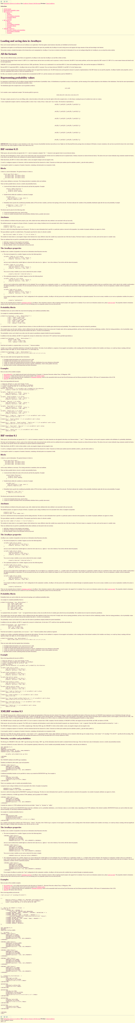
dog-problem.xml (8, 885)
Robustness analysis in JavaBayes (12, 3)
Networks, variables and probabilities (16, 30)
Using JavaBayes (50, 3)
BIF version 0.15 (8, 11)
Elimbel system (40, 375)
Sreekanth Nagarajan (36, 377)
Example (9, 27)
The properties (13, 16)
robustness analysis (26, 302)
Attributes (9, 14)
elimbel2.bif (7, 375)
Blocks (8, 13)
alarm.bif (6, 378)
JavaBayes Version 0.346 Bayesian (31, 3)
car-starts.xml (7, 888)
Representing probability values (11, 10)
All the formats (7, 9)
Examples (9, 18)
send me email (111, 302)
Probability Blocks (11, 17)
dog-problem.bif (8, 374)
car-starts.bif (7, 377)
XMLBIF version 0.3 (9, 28)
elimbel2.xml (7, 887)
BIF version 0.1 (7, 20)
